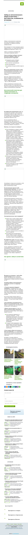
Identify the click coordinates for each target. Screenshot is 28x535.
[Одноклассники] (7, 387)
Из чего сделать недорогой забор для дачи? (8, 377)
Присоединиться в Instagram (14, 510)
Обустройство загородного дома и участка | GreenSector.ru (11, 4)
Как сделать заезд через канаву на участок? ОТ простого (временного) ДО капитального (14, 420)
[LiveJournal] (16, 387)
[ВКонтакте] (5, 387)
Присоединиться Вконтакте (14, 519)
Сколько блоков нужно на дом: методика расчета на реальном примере (13, 474)
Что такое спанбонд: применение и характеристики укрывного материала (12, 497)
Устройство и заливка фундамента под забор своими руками (18, 361)
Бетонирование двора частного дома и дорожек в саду (12, 465)
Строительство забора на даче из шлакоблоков (8, 360)
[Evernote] (12, 387)
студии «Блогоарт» (16, 533)
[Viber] (17, 387)
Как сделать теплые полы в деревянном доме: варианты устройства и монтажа (13, 489)
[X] (10, 387)
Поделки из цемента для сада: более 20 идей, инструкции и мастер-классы (14, 482)
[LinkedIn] (14, 387)
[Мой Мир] (8, 387)
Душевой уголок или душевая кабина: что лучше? (13, 429)
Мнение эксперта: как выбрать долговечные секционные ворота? (14, 436)
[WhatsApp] (19, 387)
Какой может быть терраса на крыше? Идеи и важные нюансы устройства (14, 444)
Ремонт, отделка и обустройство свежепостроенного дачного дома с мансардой (12, 452)
